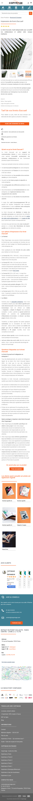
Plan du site (4, 735)
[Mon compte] (28, 3)
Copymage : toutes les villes (9, 751)
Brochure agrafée (21, 500)
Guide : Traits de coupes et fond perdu (12, 741)
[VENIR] (23, 7)
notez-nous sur (12, 586)
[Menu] (2, 3)
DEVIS (16, 9)
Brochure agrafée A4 (7, 525)
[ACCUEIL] (3, 7)
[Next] (29, 54)
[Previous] (3, 54)
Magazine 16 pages (21, 525)
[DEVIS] (16, 7)
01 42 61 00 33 (10, 610)
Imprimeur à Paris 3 (6, 760)
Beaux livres (5, 549)
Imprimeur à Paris (6, 754)
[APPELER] (29, 7)
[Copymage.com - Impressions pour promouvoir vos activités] (16, 3)
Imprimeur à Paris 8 (6, 757)
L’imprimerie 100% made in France (11, 714)
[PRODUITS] (9, 7)
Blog (2, 720)
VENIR (22, 9)
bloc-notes (16, 270)
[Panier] (31, 3)
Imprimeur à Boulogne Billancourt (10, 769)
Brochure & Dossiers (15, 17)
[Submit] (30, 13)
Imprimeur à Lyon (6, 775)
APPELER (29, 9)
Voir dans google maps (8, 662)
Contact (3, 729)
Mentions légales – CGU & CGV (10, 732)
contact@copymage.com (13, 617)
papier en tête (26, 218)
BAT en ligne (4, 717)
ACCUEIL (3, 9)
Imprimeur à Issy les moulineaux (10, 772)
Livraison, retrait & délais (8, 711)
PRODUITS (9, 9)
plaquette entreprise (17, 302)
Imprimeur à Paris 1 (6, 766)
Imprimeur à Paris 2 (6, 763)
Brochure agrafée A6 (7, 500)
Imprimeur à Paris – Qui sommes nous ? (12, 738)
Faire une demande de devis (14, 123)
